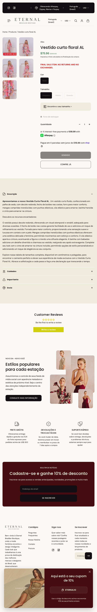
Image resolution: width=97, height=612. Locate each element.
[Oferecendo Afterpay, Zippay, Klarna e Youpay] (47, 8)
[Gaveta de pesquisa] (76, 21)
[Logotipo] (27, 21)
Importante (12, 279)
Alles (42, 42)
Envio (9, 288)
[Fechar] (89, 571)
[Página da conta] (82, 21)
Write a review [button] (48, 329)
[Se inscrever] (88, 555)
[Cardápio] (9, 21)
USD (84, 8)
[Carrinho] (88, 21)
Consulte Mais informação (23, 398)
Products (13, 32)
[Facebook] (14, 8)
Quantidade (46, 124)
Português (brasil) (74, 7)
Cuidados (11, 271)
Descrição (12, 194)
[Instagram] (8, 8)
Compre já (65, 164)
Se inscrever (48, 498)
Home (5, 32)
